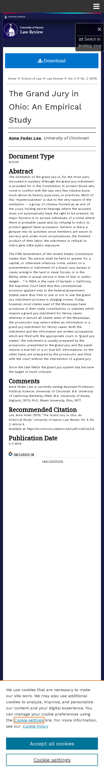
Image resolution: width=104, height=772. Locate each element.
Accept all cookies (52, 744)
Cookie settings (28, 720)
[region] (52, 726)
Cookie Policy (35, 726)
